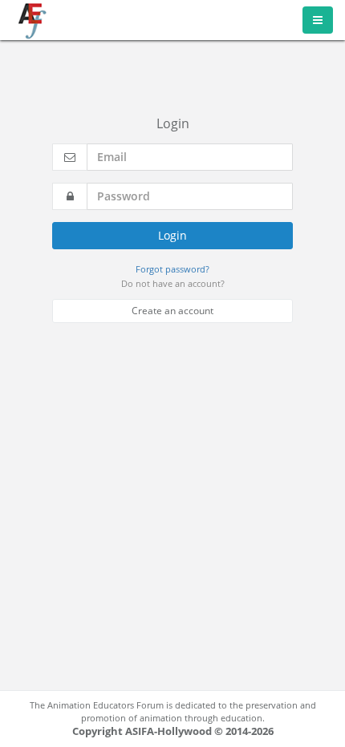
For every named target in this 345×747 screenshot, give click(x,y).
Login (172, 235)
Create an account (172, 310)
